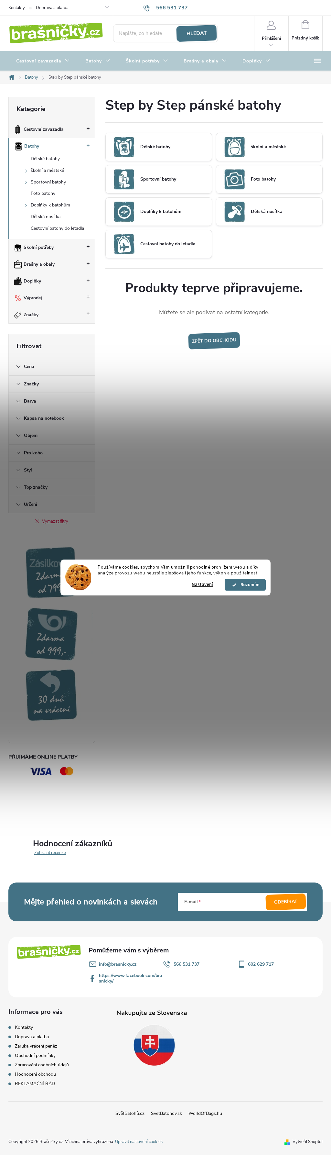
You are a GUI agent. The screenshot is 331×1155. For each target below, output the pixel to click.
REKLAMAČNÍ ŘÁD (35, 1084)
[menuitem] (43, 61)
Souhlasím (248, 585)
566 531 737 (186, 964)
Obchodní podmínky (35, 1055)
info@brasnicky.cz (117, 964)
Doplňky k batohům (50, 205)
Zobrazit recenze (50, 853)
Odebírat (286, 901)
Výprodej (33, 298)
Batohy (31, 146)
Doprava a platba (52, 8)
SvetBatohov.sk (166, 1113)
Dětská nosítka (45, 217)
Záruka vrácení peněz (36, 1046)
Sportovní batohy (48, 182)
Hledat (196, 33)
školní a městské (47, 170)
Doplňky (32, 281)
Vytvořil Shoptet (308, 1142)
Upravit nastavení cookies (139, 1142)
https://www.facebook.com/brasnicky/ (130, 978)
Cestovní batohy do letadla (57, 228)
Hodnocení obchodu (35, 1074)
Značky (31, 315)
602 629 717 (261, 964)
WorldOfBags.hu (205, 1113)
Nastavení (202, 584)
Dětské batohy (45, 159)
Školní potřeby (39, 247)
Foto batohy (43, 193)
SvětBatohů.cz (129, 1113)
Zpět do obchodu (214, 341)
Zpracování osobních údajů (42, 1065)
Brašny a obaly (39, 264)
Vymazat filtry (55, 521)
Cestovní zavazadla (44, 129)
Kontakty (16, 8)
